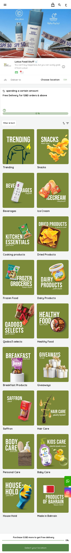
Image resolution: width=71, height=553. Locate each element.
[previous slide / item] (2, 33)
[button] (35, 67)
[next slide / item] (68, 33)
